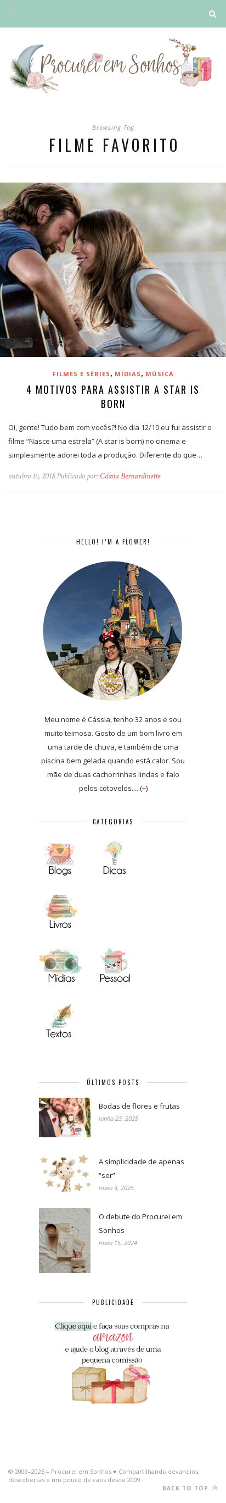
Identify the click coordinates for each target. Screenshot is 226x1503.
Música (159, 374)
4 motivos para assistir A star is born (113, 396)
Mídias (128, 374)
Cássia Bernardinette (130, 476)
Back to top (186, 1488)
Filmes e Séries (81, 374)
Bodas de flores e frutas (139, 1106)
